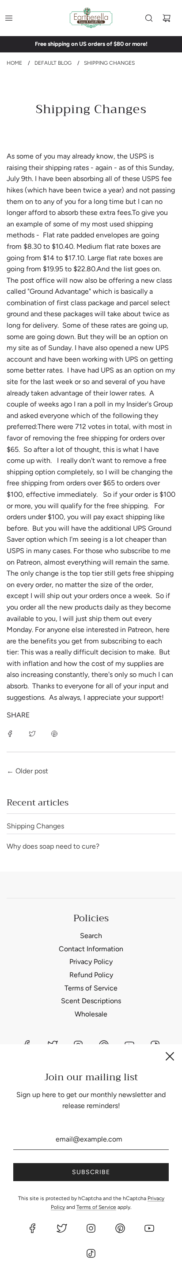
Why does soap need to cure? (53, 846)
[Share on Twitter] (32, 733)
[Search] (149, 18)
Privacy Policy (91, 961)
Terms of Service (91, 988)
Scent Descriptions (91, 1001)
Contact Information (91, 949)
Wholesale (91, 1014)
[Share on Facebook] (10, 733)
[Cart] (166, 18)
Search (91, 935)
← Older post (27, 771)
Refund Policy (91, 975)
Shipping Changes (35, 826)
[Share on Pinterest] (54, 733)
